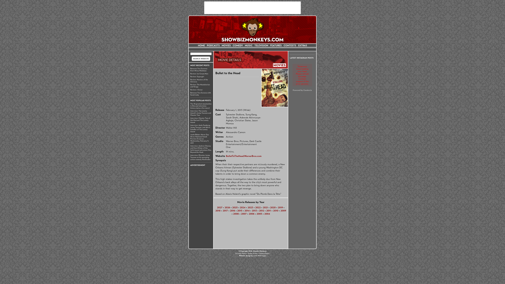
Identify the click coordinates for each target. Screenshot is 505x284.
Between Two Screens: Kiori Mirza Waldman (199, 70)
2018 (218, 210)
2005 (259, 213)
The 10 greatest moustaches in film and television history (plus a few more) (200, 106)
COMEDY (238, 45)
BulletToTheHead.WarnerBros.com (243, 156)
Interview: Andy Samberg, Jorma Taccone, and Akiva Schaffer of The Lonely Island (200, 128)
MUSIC (248, 45)
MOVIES (226, 45)
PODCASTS (213, 45)
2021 (265, 207)
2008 (236, 213)
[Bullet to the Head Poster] (274, 88)
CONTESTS (290, 45)
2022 (258, 207)
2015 (239, 210)
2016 (232, 210)
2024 (242, 207)
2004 (267, 213)
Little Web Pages (259, 256)
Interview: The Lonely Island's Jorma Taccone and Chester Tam (200, 113)
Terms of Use (252, 253)
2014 (247, 210)
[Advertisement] (252, 8)
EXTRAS (302, 45)
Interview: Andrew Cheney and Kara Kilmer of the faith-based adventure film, (200, 149)
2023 (250, 207)
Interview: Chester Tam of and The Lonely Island (200, 120)
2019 (280, 207)
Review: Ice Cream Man (199, 74)
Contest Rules (264, 253)
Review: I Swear (196, 90)
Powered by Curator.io (302, 90)
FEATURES (276, 45)
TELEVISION (261, 45)
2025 (235, 207)
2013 (254, 210)
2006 (251, 213)
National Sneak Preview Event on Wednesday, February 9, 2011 (199, 139)
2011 (268, 210)
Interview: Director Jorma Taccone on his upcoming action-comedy (200, 157)
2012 (261, 210)
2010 (275, 210)
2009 (283, 210)
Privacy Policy (241, 253)
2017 (225, 210)
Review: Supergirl (197, 77)
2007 (244, 213)
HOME (201, 45)
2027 (219, 207)
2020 (273, 207)
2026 (227, 207)
